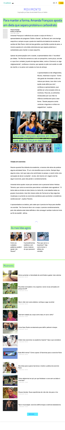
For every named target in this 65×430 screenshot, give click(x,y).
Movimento (32, 9)
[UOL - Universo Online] (13, 3)
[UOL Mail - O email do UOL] (54, 3)
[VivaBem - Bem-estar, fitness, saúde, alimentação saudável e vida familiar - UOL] (7, 3)
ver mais (31, 414)
